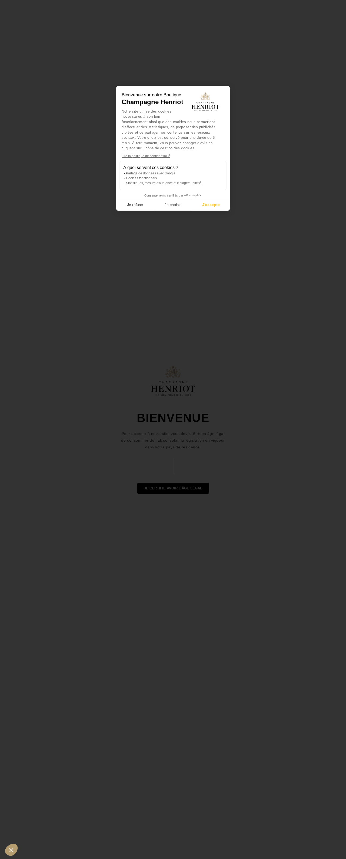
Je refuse (135, 205)
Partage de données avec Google (150, 173)
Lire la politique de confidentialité (146, 156)
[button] (11, 849)
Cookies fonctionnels (141, 178)
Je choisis (173, 205)
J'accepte (211, 205)
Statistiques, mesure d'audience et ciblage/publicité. (164, 183)
